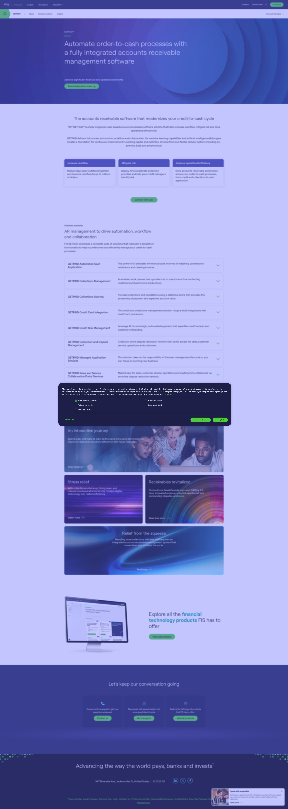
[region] (144, 404)
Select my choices (200, 420)
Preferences (69, 419)
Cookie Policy (169, 394)
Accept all (220, 420)
